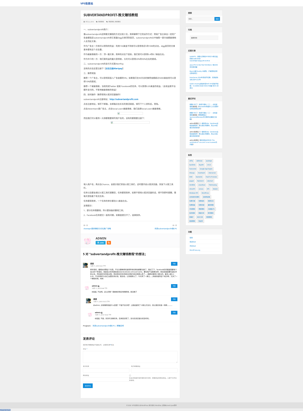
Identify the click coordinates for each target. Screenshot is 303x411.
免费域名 (201, 201)
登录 (191, 238)
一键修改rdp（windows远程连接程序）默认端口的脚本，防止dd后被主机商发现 (204, 125)
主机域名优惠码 (194, 197)
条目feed (193, 242)
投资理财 (192, 213)
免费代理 (192, 201)
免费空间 (211, 201)
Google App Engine (206, 169)
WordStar (158, 405)
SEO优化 (192, 185)
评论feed (193, 246)
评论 (85, 349)
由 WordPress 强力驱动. (147, 405)
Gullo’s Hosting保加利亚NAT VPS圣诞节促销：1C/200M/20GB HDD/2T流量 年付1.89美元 (204, 86)
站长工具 (200, 217)
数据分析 (201, 213)
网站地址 (86, 375)
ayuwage (209, 161)
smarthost (201, 185)
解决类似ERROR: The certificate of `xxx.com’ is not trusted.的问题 (203, 142)
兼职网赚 (211, 205)
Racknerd (200, 181)
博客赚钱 (111, 22)
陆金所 (201, 221)
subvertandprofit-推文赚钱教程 (111, 15)
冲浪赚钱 (192, 209)
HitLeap (191, 173)
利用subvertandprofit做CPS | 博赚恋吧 (108, 325)
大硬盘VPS (211, 209)
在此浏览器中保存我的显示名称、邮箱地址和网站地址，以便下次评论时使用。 (153, 379)
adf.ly (191, 161)
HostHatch (201, 173)
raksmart (210, 181)
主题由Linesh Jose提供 (169, 405)
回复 (174, 264)
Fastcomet (192, 169)
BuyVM (201, 165)
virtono (201, 189)
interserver (212, 173)
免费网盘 (192, 205)
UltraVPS (192, 189)
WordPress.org (195, 250)
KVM (190, 177)
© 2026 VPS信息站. (132, 405)
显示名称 (86, 366)
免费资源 (201, 205)
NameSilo (199, 177)
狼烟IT (191, 217)
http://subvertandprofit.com (124, 99)
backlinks (192, 165)
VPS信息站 (86, 3)
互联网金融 (206, 197)
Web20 (215, 189)
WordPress (205, 193)
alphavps (199, 161)
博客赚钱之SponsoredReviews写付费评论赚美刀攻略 (203, 117)
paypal (191, 181)
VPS (208, 189)
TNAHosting (213, 185)
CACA (209, 165)
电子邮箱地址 (135, 366)
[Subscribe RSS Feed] (109, 242)
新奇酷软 (211, 213)
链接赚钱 (192, 221)
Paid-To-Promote (211, 177)
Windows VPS (193, 193)
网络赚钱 (101, 22)
